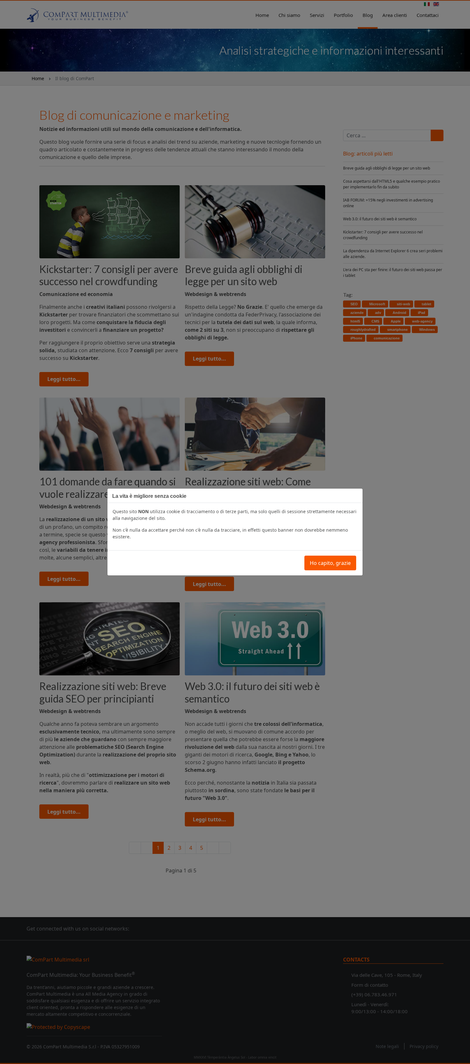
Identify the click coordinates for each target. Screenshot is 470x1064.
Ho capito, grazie (330, 562)
